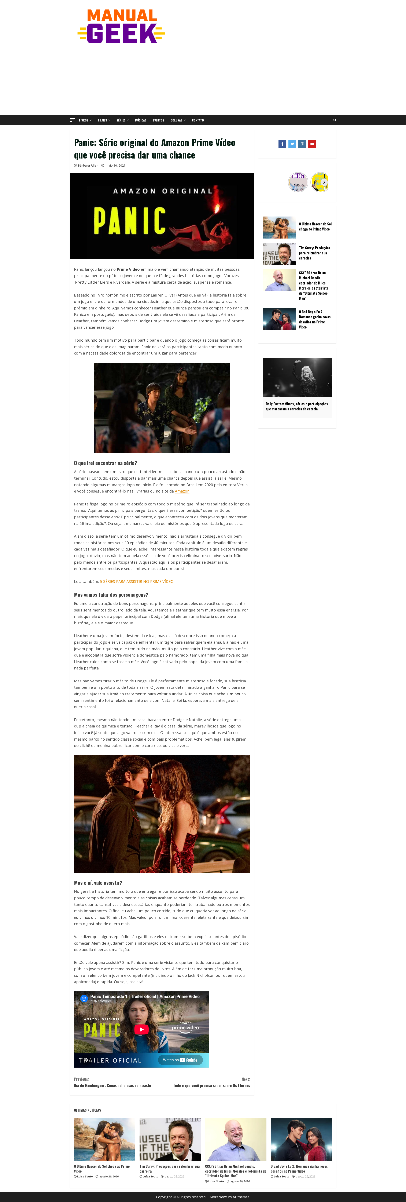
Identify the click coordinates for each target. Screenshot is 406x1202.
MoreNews (218, 1197)
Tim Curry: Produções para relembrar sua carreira (170, 1168)
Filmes (102, 120)
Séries (121, 120)
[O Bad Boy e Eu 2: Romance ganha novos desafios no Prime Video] (301, 1139)
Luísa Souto (85, 1176)
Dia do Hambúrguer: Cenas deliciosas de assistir (113, 1082)
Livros (83, 120)
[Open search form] (334, 120)
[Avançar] (324, 182)
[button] (72, 120)
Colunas (176, 120)
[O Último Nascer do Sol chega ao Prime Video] (104, 1139)
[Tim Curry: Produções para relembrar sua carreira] (170, 1139)
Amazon (182, 491)
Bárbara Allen (88, 165)
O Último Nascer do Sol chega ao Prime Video (102, 1168)
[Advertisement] (203, 79)
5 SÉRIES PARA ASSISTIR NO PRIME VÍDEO (137, 581)
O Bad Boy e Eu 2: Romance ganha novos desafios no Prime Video (299, 1168)
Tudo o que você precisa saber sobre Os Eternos (211, 1082)
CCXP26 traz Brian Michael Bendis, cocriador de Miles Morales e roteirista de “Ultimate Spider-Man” (235, 1171)
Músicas (141, 120)
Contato (198, 120)
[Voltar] (270, 182)
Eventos (158, 120)
